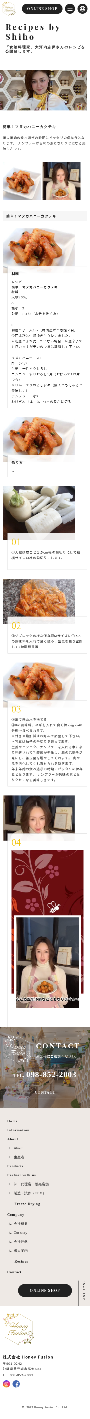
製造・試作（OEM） (30, 1193)
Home (12, 1121)
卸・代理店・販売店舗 (31, 1184)
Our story (20, 1233)
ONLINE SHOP (45, 1290)
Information (18, 1130)
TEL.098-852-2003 (18, 1375)
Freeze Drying (27, 1204)
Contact (14, 1272)
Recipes (21, 1261)
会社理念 (21, 1242)
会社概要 (21, 1224)
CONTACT (45, 1092)
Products (15, 1166)
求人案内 (21, 1251)
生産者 (19, 1157)
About (18, 1148)
